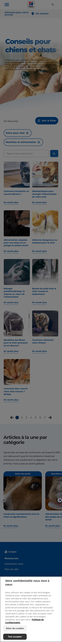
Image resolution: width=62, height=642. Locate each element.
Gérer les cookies (15, 628)
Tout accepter (15, 636)
